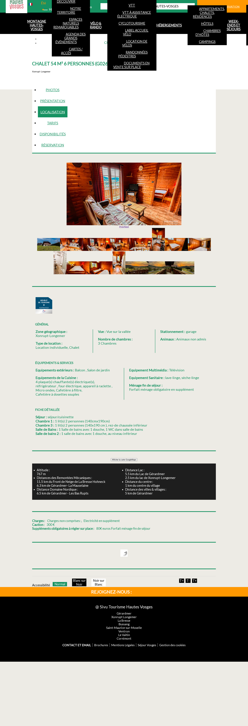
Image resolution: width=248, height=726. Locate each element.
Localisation (52, 112)
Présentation (52, 101)
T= (182, 581)
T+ (195, 581)
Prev (121, 226)
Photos (52, 90)
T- (188, 581)
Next (126, 226)
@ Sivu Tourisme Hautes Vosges (124, 606)
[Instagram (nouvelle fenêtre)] (152, 591)
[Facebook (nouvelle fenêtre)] (143, 591)
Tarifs (52, 123)
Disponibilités (53, 134)
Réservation (52, 145)
